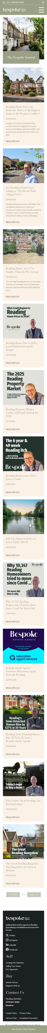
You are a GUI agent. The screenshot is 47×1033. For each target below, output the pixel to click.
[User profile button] (43, 2)
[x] (7, 935)
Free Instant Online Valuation (23, 1029)
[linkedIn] (7, 944)
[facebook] (7, 949)
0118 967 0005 (17, 2)
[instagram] (7, 939)
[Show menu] (41, 10)
